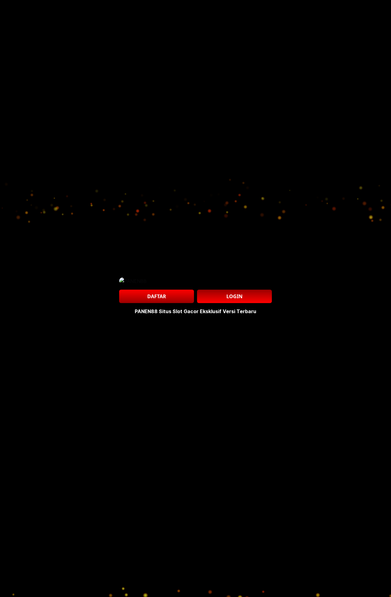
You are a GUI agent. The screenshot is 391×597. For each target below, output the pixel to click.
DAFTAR (156, 296)
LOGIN (234, 296)
